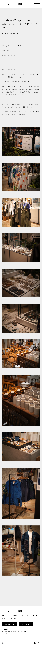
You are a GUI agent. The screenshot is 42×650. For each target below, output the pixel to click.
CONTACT (8, 624)
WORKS (25, 615)
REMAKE (15, 615)
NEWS (4, 619)
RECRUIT (14, 619)
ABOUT (5, 615)
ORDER (34, 615)
